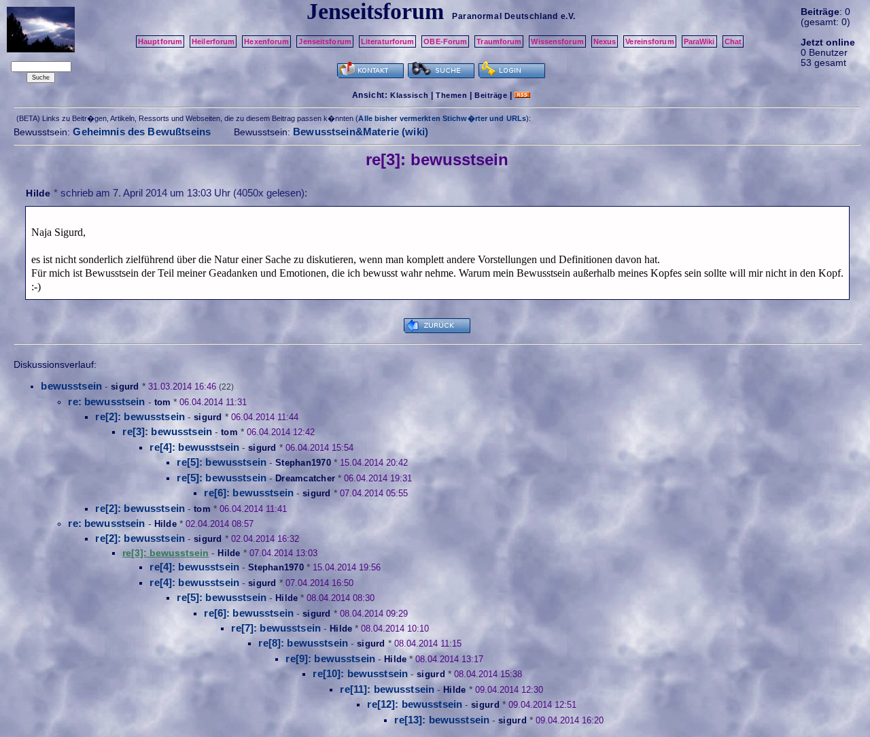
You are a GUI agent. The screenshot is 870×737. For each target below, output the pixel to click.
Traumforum (498, 41)
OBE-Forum (445, 41)
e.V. (568, 16)
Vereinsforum (649, 41)
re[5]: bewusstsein (221, 462)
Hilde (38, 193)
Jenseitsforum (324, 41)
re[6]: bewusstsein (249, 492)
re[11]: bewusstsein (387, 689)
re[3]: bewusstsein (167, 431)
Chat (733, 41)
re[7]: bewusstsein (276, 628)
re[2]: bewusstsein (140, 416)
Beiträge (490, 95)
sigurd (125, 386)
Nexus (604, 41)
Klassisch (409, 95)
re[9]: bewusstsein (330, 658)
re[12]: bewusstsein (414, 704)
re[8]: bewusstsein (303, 643)
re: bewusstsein (106, 401)
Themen (451, 95)
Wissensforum (557, 41)
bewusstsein (71, 386)
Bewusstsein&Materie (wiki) (360, 131)
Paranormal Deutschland (504, 16)
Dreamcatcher (305, 478)
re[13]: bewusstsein (441, 719)
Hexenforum (266, 41)
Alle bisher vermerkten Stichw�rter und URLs (442, 118)
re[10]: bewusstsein (360, 673)
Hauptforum (160, 41)
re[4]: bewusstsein (194, 447)
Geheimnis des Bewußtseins (142, 131)
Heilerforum (213, 41)
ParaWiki (699, 41)
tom (162, 402)
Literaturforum (388, 41)
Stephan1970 (303, 463)
